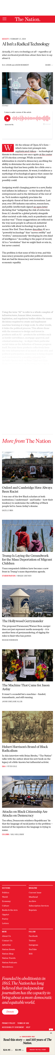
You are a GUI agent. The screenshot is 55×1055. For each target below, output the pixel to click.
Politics (5, 892)
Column (5, 834)
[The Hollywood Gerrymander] (27, 601)
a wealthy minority (31, 357)
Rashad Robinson (10, 640)
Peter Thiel (32, 360)
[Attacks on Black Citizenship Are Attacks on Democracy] (27, 792)
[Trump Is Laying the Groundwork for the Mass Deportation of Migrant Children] (27, 536)
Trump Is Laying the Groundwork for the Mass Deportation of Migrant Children (27, 559)
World (5, 897)
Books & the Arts (10, 910)
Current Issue (35, 892)
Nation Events (8, 949)
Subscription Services (39, 906)
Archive (32, 901)
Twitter (32, 940)
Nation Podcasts (9, 962)
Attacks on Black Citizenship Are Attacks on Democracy (24, 813)
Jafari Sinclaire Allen (12, 701)
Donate (10, 1011)
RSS (30, 953)
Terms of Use (23, 1023)
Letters (5, 923)
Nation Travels (8, 958)
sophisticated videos (25, 151)
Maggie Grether (24, 576)
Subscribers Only (28, 1037)
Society (5, 39)
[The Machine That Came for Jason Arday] (27, 665)
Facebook (33, 936)
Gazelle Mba (7, 510)
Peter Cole (12, 766)
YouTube (33, 949)
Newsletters (7, 967)
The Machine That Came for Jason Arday (26, 687)
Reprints (33, 910)
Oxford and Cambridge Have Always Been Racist (27, 489)
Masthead (33, 897)
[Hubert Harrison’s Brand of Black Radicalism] (27, 727)
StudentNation (8, 576)
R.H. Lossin (6, 65)
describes (37, 229)
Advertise (6, 945)
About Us (6, 936)
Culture (5, 906)
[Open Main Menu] (4, 19)
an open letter (40, 206)
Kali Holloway (17, 834)
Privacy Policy (8, 1023)
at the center (45, 154)
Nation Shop (7, 953)
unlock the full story (38, 1050)
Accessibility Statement (13, 1027)
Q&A (4, 766)
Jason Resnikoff (22, 65)
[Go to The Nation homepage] (27, 19)
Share (48, 65)
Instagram (33, 945)
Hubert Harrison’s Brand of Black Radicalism (25, 749)
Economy (6, 901)
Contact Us (7, 940)
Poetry (5, 919)
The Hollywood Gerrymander (22, 621)
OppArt (5, 914)
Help (28, 1027)
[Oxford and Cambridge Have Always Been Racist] (27, 468)
